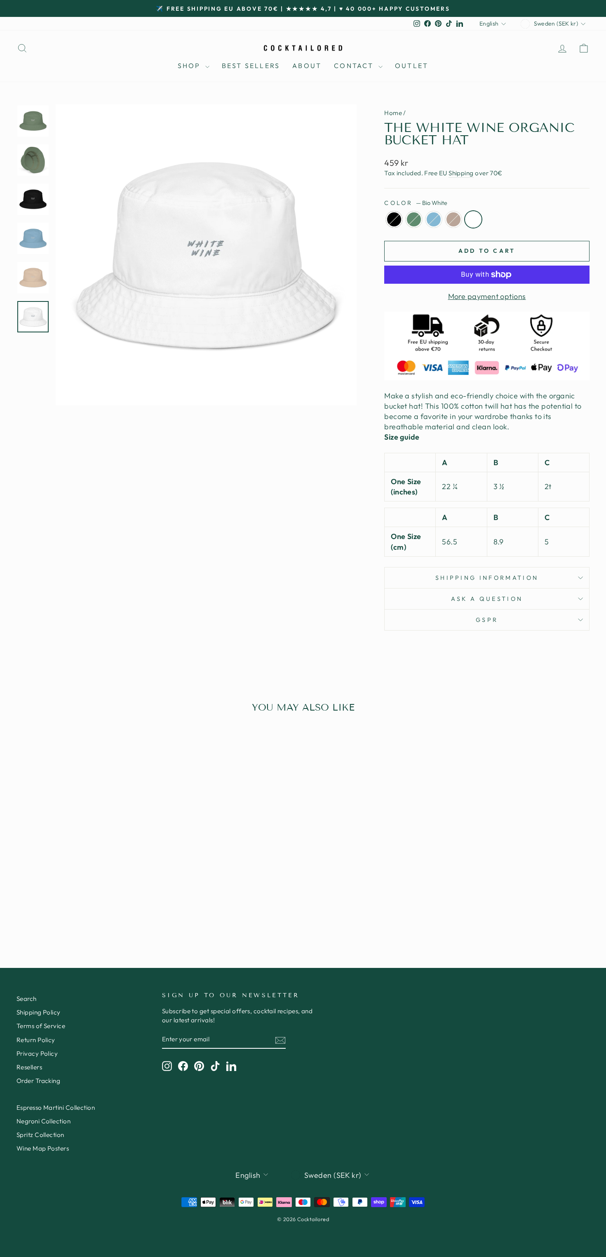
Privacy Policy (37, 1053)
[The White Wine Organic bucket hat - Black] (62, 909)
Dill (414, 219)
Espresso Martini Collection (55, 1107)
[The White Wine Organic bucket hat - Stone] (96, 909)
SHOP (190, 65)
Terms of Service (40, 1026)
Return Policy (35, 1040)
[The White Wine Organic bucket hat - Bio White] (107, 909)
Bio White (473, 219)
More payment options (487, 296)
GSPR (487, 620)
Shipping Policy (38, 1012)
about (307, 65)
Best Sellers (251, 65)
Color (415, 203)
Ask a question (487, 599)
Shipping (461, 173)
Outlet (411, 65)
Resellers (29, 1067)
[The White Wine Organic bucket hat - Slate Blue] (85, 909)
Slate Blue (433, 219)
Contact (355, 65)
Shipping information (486, 577)
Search (26, 999)
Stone (453, 219)
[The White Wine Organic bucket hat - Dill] (74, 909)
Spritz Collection (40, 1135)
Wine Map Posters (42, 1148)
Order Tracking (38, 1081)
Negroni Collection (43, 1121)
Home (393, 113)
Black (394, 219)
